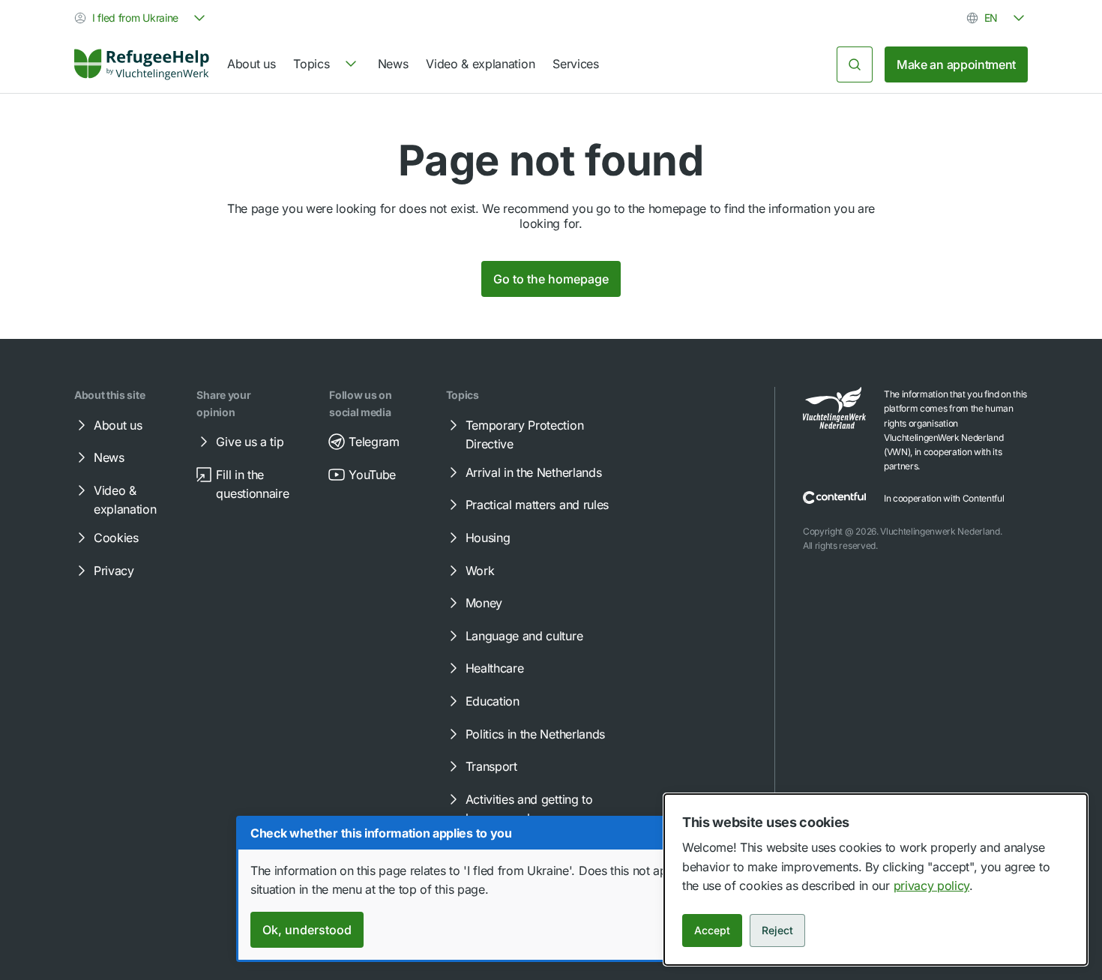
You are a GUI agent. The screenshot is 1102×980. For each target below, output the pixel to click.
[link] (141, 64)
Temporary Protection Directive (525, 435)
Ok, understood (307, 929)
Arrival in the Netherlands (534, 472)
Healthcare (495, 668)
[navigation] (326, 64)
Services (575, 63)
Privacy (114, 570)
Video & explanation (480, 63)
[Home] (141, 64)
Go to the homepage (551, 278)
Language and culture (524, 635)
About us (251, 63)
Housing (488, 537)
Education (493, 701)
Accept (712, 930)
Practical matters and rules (537, 504)
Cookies (116, 537)
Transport (491, 766)
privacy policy (932, 885)
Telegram (374, 441)
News (393, 63)
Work (480, 570)
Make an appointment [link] (956, 64)
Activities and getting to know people (529, 809)
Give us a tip (249, 441)
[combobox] (141, 18)
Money (484, 602)
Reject (777, 930)
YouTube (372, 474)
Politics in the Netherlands (535, 734)
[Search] (855, 64)
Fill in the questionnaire (252, 484)
